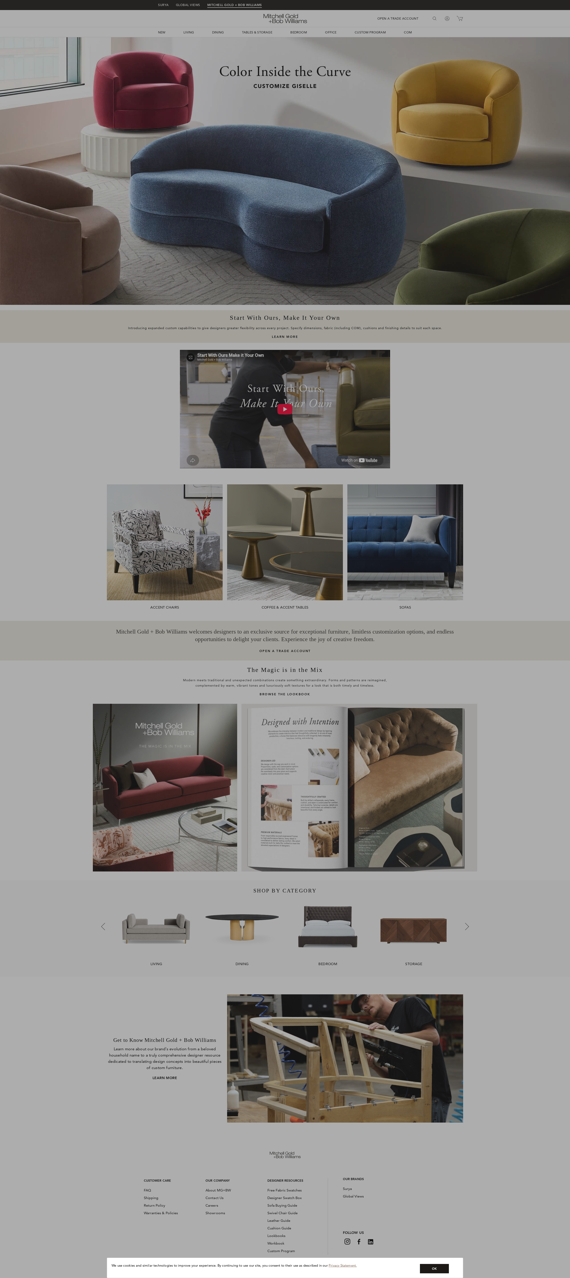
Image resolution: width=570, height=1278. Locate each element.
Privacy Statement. (343, 1265)
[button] (434, 1268)
